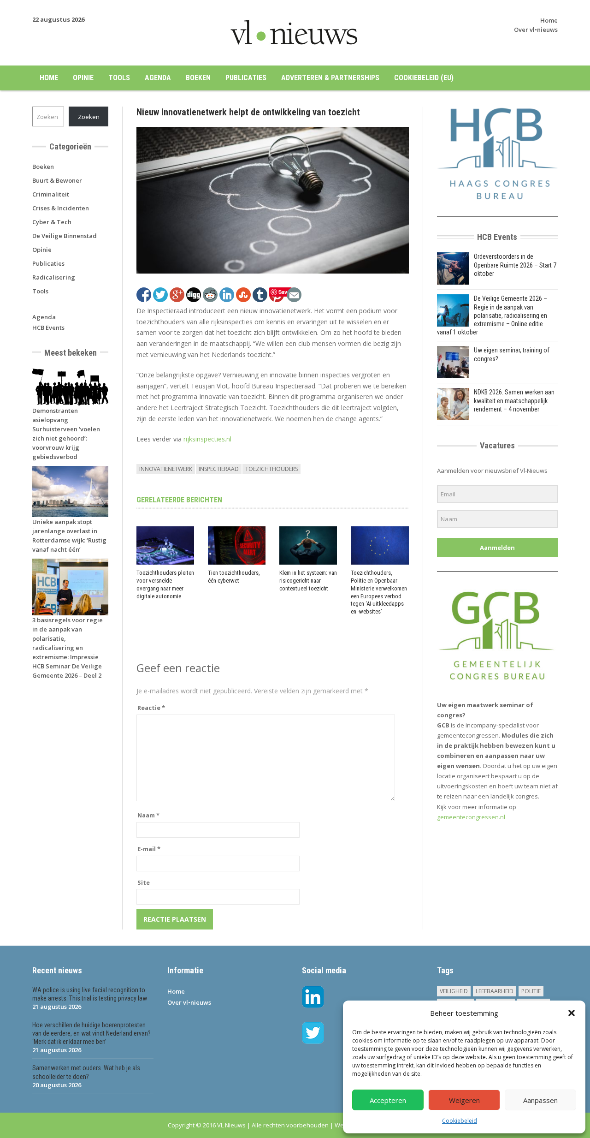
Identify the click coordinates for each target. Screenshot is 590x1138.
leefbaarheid (494, 991)
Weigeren (464, 1100)
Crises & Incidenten (60, 208)
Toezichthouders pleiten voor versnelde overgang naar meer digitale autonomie (165, 584)
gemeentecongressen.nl (471, 817)
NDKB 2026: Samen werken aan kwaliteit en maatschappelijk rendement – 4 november (514, 400)
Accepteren (388, 1100)
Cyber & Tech (51, 222)
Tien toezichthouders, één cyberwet (234, 576)
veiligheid (454, 991)
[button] (571, 1013)
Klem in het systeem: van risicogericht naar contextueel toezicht (308, 580)
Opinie (83, 77)
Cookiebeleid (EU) (424, 77)
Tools (119, 77)
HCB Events (48, 327)
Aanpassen (540, 1100)
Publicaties (245, 77)
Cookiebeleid (459, 1121)
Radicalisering (53, 277)
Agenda (158, 77)
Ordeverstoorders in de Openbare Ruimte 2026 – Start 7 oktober (515, 265)
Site (143, 882)
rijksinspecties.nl (207, 439)
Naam (148, 815)
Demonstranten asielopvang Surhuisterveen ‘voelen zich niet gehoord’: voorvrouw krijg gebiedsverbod (66, 433)
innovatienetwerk (165, 469)
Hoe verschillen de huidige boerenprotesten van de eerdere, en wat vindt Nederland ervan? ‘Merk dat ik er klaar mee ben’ (91, 1033)
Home (549, 20)
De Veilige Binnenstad (64, 236)
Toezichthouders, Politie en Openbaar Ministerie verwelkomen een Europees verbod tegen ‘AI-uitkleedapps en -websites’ (379, 592)
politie (531, 991)
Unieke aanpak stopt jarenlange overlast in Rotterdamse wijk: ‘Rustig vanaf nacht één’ (69, 536)
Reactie (151, 707)
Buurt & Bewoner (57, 180)
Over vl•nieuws (536, 29)
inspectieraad (219, 469)
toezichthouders (271, 469)
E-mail (148, 849)
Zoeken (89, 117)
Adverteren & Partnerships (330, 77)
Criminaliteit (50, 194)
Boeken (198, 77)
